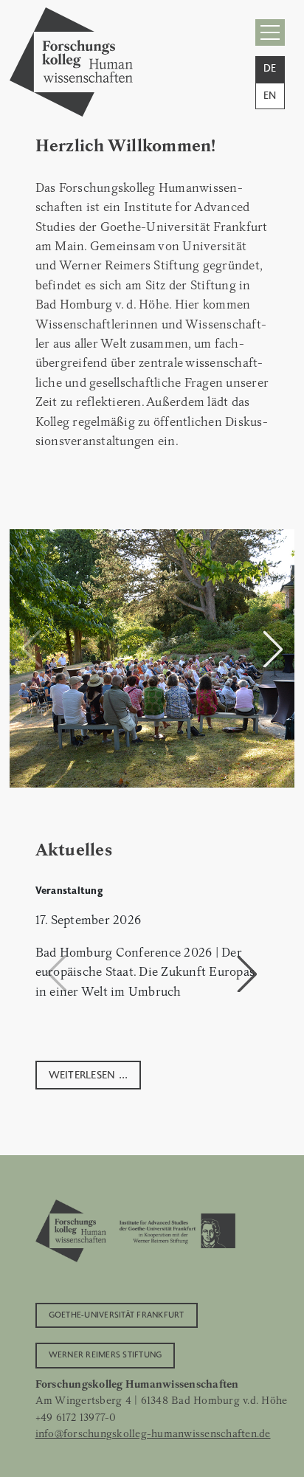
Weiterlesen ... (88, 1073)
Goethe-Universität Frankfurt (116, 1314)
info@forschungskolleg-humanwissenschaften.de (153, 1433)
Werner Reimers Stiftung (105, 1354)
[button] (273, 648)
